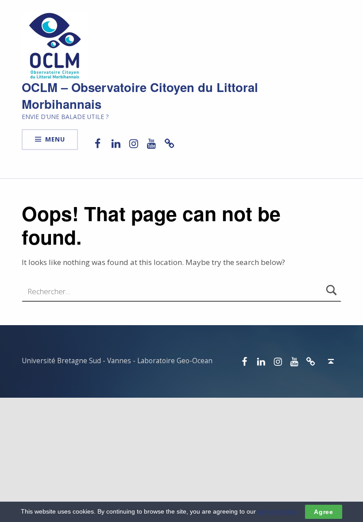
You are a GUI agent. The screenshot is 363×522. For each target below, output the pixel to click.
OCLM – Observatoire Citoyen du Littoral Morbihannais (140, 95)
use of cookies (278, 511)
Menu (55, 139)
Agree (323, 511)
